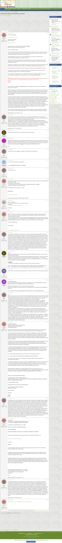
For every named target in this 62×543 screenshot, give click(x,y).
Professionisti (24, 8)
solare (58, 98)
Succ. (6, 31)
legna (55, 92)
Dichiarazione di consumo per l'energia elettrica (55, 27)
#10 (47, 212)
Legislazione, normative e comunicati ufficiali (55, 33)
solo (50, 100)
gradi (59, 89)
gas (56, 89)
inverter (51, 92)
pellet (51, 95)
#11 (47, 232)
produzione (52, 97)
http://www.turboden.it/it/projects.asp (15, 205)
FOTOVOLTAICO (53, 24)
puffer (55, 97)
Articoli (6, 8)
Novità (10, 8)
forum (57, 88)
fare (54, 88)
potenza (51, 96)
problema (54, 96)
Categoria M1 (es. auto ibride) (55, 62)
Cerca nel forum (8, 10)
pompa (57, 95)
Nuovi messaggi (2, 10)
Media (14, 8)
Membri (18, 8)
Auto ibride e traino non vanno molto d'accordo (55, 55)
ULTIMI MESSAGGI (53, 16)
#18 (47, 418)
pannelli (54, 94)
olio (50, 94)
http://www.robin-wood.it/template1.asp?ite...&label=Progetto (20, 501)
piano (54, 95)
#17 (47, 398)
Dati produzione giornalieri (55, 42)
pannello (57, 94)
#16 (47, 322)
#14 (47, 279)
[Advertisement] (24, 22)
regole (57, 102)
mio (59, 92)
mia (57, 92)
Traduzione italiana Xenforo (31, 537)
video (59, 102)
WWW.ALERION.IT (11, 42)
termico (57, 101)
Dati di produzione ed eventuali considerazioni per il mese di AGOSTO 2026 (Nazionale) (56, 46)
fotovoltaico (53, 89)
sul (55, 100)
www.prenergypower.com (13, 37)
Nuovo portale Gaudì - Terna (56, 18)
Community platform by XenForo (31, 536)
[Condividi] (46, 33)
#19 (47, 479)
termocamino (53, 102)
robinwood (4, 38)
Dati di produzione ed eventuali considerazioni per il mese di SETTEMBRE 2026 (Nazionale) (56, 36)
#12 (47, 251)
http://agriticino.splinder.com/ (13, 230)
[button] (11, 9)
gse (50, 91)
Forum (2, 8)
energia (51, 88)
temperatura (52, 101)
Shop (29, 8)
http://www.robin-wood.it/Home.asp (15, 438)
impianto (55, 91)
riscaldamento (53, 99)
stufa (53, 100)
